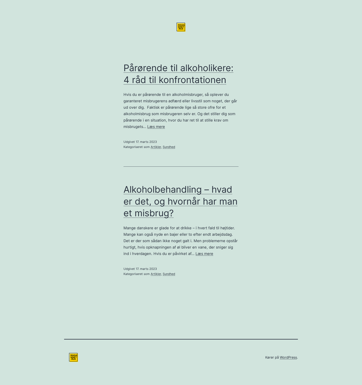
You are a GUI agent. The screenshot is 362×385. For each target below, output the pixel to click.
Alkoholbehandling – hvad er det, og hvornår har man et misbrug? (180, 201)
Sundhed (169, 147)
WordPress (288, 357)
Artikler (156, 147)
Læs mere (156, 126)
